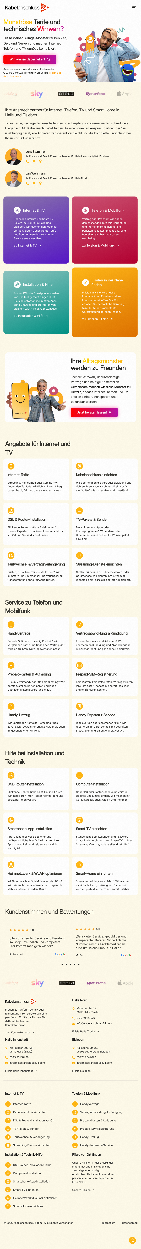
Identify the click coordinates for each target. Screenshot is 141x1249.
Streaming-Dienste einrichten (99, 564)
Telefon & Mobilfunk (86, 1093)
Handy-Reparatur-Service (95, 715)
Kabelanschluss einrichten (96, 475)
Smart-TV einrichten (91, 829)
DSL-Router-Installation (26, 784)
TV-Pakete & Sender (92, 519)
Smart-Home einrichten (94, 873)
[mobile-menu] (132, 7)
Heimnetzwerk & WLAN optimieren (35, 873)
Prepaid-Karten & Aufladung (29, 674)
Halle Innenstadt (16, 1039)
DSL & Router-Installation (27, 519)
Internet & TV (14, 1093)
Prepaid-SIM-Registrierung (96, 674)
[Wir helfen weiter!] (132, 1240)
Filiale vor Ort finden (86, 1154)
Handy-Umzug (19, 715)
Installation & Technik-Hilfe (23, 1154)
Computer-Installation (92, 784)
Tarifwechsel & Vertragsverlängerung (36, 564)
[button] (62, 964)
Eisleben (78, 1039)
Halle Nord (79, 1000)
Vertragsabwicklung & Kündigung (101, 633)
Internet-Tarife (18, 475)
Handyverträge (19, 633)
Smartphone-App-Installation (30, 829)
